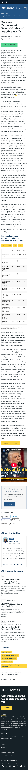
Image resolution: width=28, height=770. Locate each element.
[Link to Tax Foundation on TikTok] (21, 766)
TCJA (5, 97)
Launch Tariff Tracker (10, 443)
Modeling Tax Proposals (9, 658)
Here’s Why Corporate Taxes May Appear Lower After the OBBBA (11, 581)
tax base (4, 138)
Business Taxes (6, 652)
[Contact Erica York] (11, 565)
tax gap (18, 153)
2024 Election (8, 672)
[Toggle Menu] (25, 8)
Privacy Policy (15, 763)
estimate (6, 364)
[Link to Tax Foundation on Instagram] (17, 766)
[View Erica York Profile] (4, 565)
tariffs (16, 352)
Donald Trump (15, 50)
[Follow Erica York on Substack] (21, 565)
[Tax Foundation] (9, 8)
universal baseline (6, 55)
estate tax (7, 372)
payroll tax (21, 158)
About (3, 714)
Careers (3, 744)
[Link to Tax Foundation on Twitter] (6, 766)
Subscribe (9, 504)
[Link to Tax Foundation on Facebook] (2, 766)
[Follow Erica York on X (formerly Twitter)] (14, 565)
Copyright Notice (5, 763)
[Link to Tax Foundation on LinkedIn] (10, 766)
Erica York (7, 39)
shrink (19, 204)
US (4, 2)
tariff (14, 55)
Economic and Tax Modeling (10, 655)
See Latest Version (9, 44)
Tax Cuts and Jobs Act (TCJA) (9, 674)
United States (11, 679)
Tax (16, 94)
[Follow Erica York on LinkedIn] (18, 565)
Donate (4, 734)
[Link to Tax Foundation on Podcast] (25, 766)
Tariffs (15, 435)
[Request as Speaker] (7, 565)
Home (2, 13)
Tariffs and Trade (7, 661)
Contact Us (4, 747)
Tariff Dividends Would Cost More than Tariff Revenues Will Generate (11, 627)
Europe (10, 2)
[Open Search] (20, 8)
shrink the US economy (8, 70)
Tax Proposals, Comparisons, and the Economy (12, 665)
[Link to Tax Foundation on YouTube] (14, 766)
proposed (4, 53)
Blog (7, 13)
